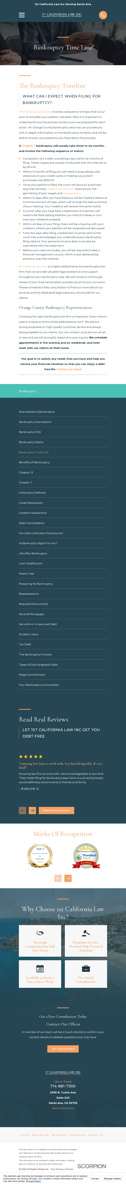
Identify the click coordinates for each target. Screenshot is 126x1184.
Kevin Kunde (40, 1135)
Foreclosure (77, 1135)
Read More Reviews (56, 810)
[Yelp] (67, 1116)
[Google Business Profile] (74, 1116)
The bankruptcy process (35, 111)
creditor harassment (60, 188)
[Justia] (59, 1116)
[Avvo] (52, 1116)
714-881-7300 (63, 1086)
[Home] (62, 15)
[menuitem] (63, 412)
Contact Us (95, 1135)
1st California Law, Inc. (33, 266)
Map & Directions (63, 1108)
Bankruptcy (59, 1135)
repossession (72, 193)
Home (25, 1135)
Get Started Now (63, 1048)
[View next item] (32, 810)
